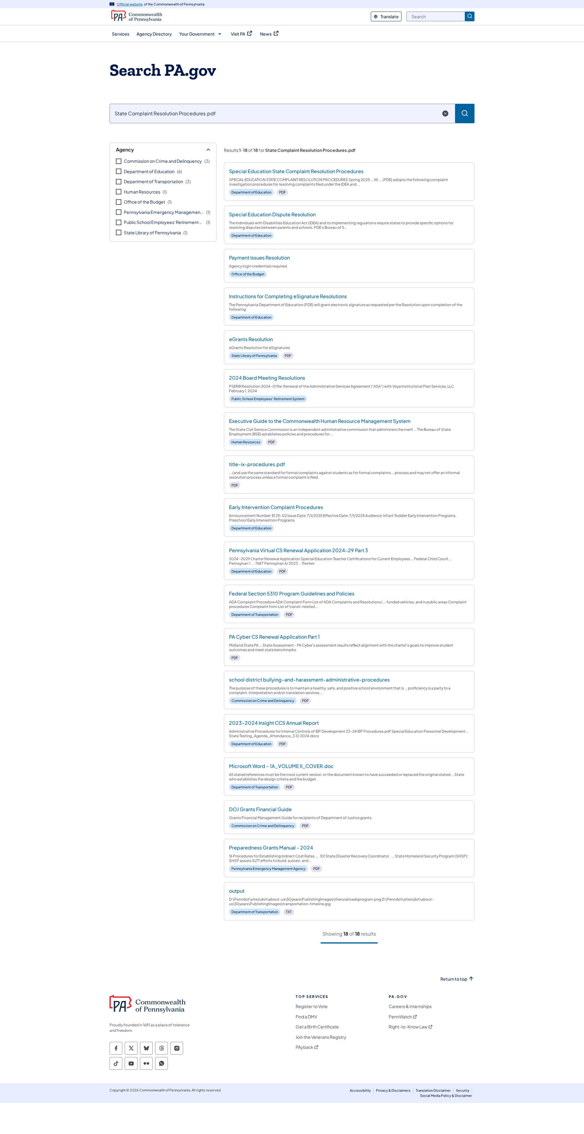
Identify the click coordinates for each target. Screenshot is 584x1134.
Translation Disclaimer (433, 1090)
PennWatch (400, 1016)
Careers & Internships (410, 1006)
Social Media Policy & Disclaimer (446, 1095)
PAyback (304, 1047)
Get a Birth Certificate (317, 1026)
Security (462, 1090)
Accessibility (360, 1090)
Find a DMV (306, 1016)
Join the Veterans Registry (321, 1037)
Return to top (453, 979)
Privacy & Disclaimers (393, 1090)
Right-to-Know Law (408, 1026)
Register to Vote (312, 1006)
